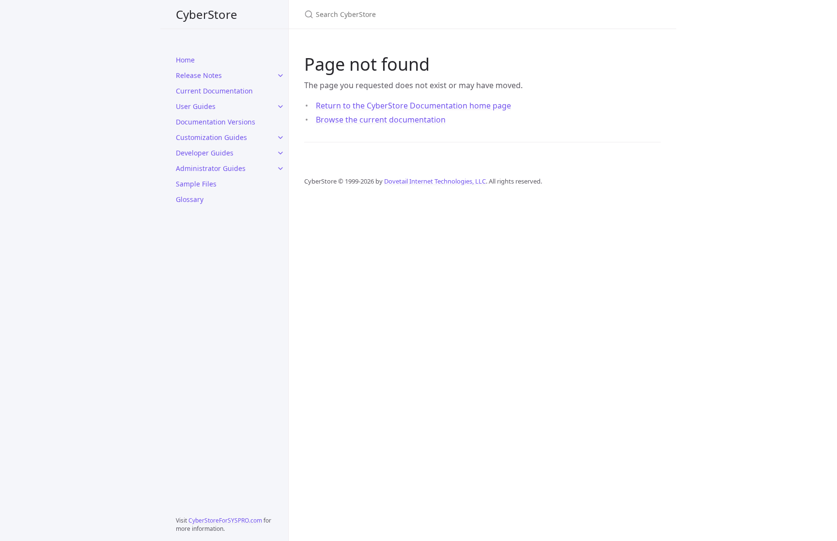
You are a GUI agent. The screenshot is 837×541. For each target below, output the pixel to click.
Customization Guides (211, 137)
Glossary (189, 199)
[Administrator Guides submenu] (280, 168)
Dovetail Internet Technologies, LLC (435, 181)
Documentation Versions (215, 121)
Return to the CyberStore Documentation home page (413, 105)
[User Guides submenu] (280, 106)
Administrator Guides (211, 168)
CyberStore (206, 14)
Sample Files (196, 183)
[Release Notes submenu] (280, 75)
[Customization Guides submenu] (280, 137)
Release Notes (199, 75)
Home (185, 59)
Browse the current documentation (381, 119)
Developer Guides (204, 152)
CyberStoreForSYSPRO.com (225, 520)
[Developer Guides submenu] (280, 153)
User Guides (196, 106)
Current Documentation (214, 90)
